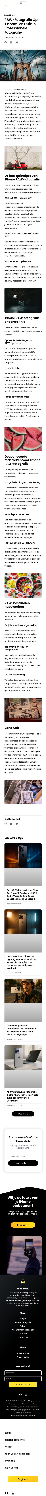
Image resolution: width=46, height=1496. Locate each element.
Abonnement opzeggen (23, 1330)
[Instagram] (25, 1394)
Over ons (23, 1333)
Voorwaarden (23, 1353)
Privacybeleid (23, 1357)
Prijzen (23, 1326)
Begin (23, 1318)
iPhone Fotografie (23, 1322)
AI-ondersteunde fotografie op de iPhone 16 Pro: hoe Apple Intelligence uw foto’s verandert (22, 1096)
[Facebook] (20, 1394)
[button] (5, 42)
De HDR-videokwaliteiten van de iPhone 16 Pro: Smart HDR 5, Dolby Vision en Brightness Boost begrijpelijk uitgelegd (22, 894)
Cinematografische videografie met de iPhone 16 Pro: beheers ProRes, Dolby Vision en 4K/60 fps (22, 1030)
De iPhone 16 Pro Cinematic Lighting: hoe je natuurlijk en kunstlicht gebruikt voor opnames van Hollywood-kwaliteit (21, 962)
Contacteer (23, 1337)
